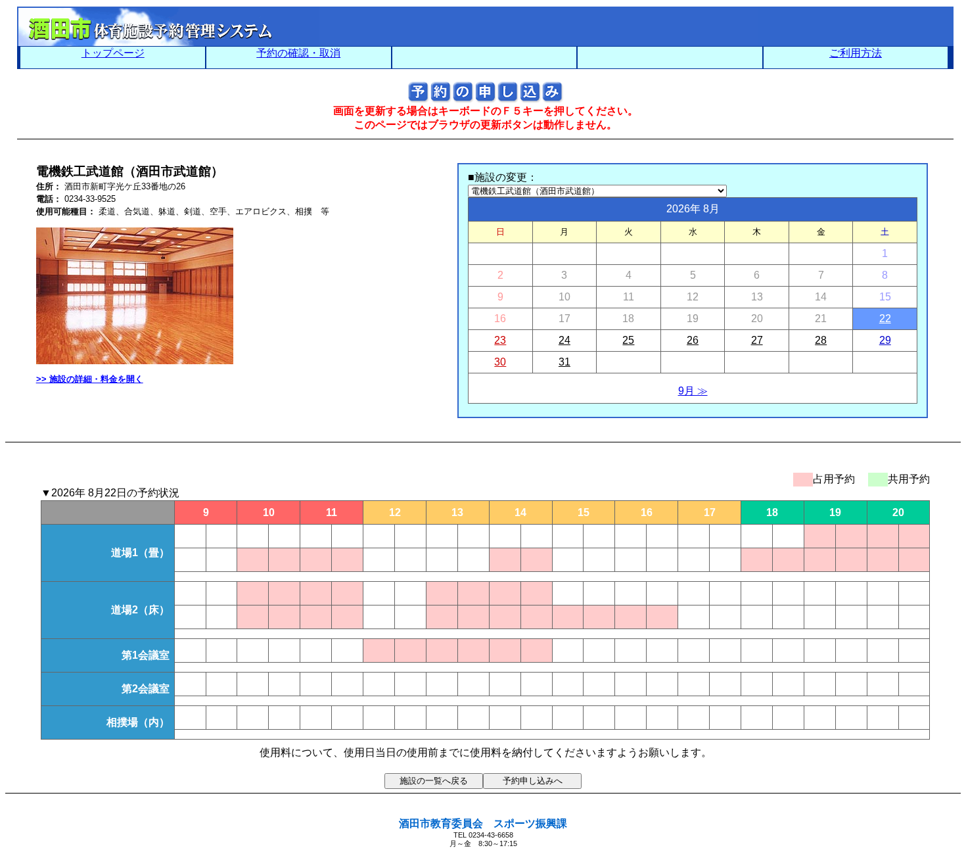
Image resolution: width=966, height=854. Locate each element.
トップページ (113, 53)
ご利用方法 (855, 53)
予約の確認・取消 (298, 53)
